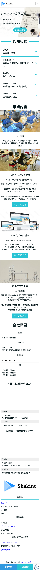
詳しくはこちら (20, 205)
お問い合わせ (5, 550)
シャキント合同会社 (27, 562)
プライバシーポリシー (9, 542)
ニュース (4, 503)
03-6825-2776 (8, 360)
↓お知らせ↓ (20, 30)
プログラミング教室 (8, 526)
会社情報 (8, 567)
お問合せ (25, 567)
